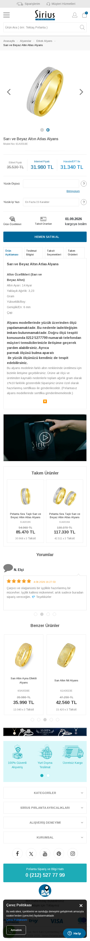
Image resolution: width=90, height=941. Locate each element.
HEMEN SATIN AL (47, 236)
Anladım (16, 930)
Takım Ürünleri (72, 252)
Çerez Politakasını (16, 919)
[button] (8, 91)
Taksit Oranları (43, 223)
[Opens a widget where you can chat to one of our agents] (74, 933)
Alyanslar (25, 40)
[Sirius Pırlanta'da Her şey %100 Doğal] (45, 731)
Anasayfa (9, 40)
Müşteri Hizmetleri (63, 3)
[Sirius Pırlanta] (45, 15)
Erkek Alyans (44, 40)
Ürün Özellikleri (12, 224)
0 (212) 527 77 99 (45, 875)
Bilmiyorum (73, 191)
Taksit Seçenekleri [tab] (54, 252)
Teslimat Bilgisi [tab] (31, 252)
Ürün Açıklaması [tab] (11, 252)
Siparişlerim (32, 3)
